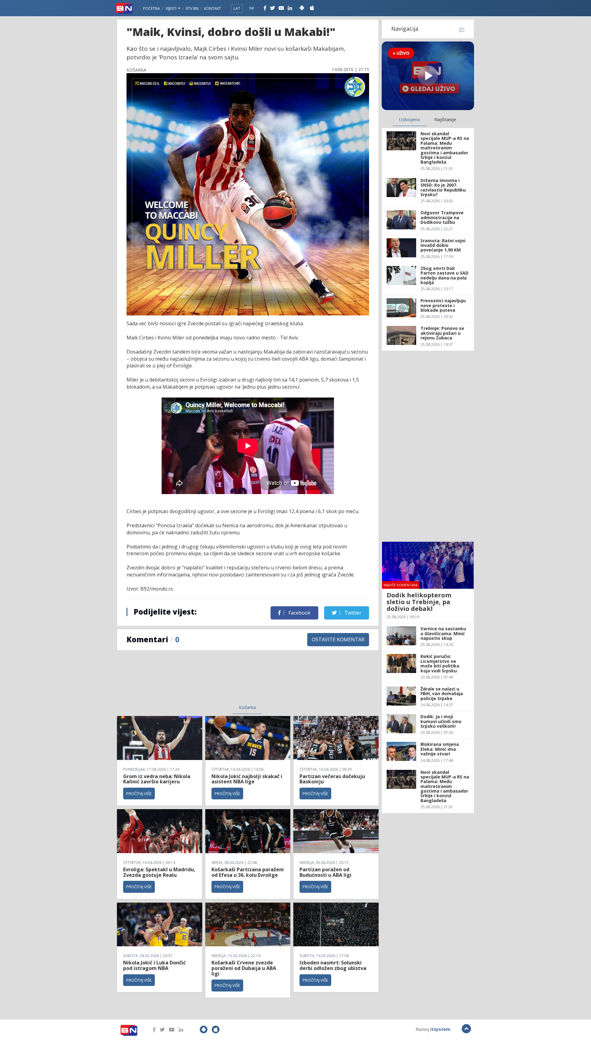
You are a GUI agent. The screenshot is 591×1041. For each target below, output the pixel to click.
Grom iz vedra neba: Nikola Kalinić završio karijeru (156, 779)
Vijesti (171, 8)
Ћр (251, 8)
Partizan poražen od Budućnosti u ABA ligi (326, 872)
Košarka (247, 707)
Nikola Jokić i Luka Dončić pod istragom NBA (154, 965)
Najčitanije (445, 119)
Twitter (352, 612)
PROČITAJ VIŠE (139, 793)
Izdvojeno (409, 119)
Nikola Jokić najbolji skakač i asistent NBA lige (246, 779)
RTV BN (192, 8)
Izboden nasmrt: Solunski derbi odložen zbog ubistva (333, 965)
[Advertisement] (197, 681)
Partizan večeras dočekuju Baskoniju (332, 779)
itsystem (440, 1029)
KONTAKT (212, 8)
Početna (151, 8)
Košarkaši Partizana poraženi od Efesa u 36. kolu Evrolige (247, 872)
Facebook (299, 612)
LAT (237, 8)
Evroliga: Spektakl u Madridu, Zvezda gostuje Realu (159, 872)
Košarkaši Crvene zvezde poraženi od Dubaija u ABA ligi (243, 968)
